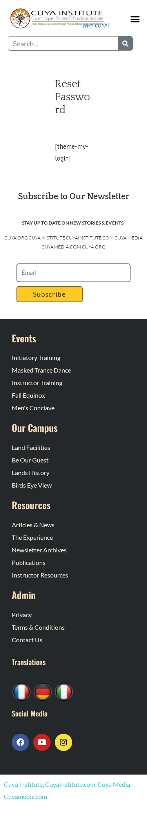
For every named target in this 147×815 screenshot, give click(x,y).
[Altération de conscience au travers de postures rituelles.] (21, 691)
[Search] (125, 43)
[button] (135, 18)
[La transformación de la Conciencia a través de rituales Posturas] (64, 691)
